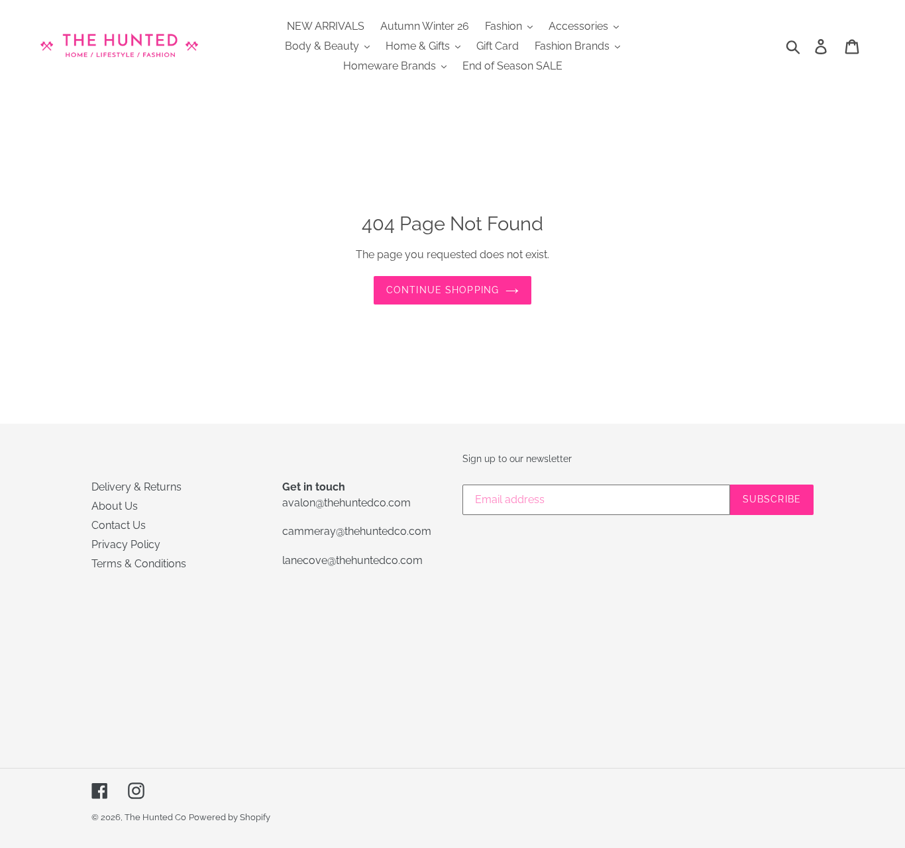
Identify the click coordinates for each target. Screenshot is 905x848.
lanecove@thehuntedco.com (352, 560)
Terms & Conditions (138, 563)
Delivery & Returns (136, 487)
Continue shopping (442, 290)
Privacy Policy (125, 544)
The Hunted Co (155, 817)
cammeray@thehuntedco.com (356, 531)
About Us (114, 506)
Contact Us (118, 525)
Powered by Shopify (229, 817)
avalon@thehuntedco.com (346, 502)
